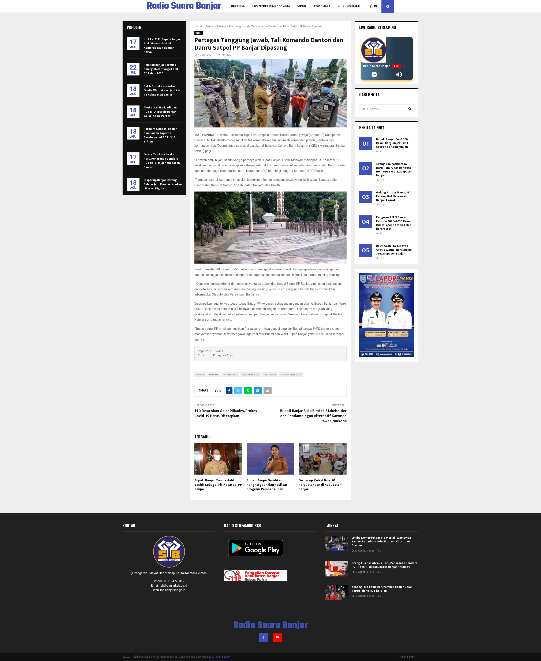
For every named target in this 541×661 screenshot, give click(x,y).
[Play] (374, 74)
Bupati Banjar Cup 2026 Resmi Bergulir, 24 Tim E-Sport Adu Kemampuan (393, 143)
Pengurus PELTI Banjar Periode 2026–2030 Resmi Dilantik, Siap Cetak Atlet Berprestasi (393, 223)
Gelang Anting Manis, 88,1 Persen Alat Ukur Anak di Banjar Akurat (393, 196)
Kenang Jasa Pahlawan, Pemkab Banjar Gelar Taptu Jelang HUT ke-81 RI (381, 588)
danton (213, 375)
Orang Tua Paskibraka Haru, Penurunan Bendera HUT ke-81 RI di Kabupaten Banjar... (162, 161)
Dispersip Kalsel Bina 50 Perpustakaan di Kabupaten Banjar (320, 485)
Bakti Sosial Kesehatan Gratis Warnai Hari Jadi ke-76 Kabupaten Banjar (162, 90)
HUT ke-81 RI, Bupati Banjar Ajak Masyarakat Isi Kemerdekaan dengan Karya (162, 45)
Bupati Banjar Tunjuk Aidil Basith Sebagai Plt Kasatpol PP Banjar (218, 485)
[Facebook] (372, 6)
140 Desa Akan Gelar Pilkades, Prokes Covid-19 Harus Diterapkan (225, 413)
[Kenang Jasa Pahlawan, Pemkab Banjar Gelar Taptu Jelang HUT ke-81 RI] (336, 592)
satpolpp (270, 375)
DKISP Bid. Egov (221, 656)
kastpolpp (230, 375)
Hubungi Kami (349, 6)
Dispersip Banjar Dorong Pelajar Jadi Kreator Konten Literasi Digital (163, 184)
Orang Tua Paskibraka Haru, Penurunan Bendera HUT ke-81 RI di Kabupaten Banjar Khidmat (384, 565)
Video (301, 6)
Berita (198, 33)
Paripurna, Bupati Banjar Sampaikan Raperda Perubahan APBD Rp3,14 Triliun (160, 135)
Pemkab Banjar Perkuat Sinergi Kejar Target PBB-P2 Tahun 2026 (161, 69)
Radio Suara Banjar (184, 6)
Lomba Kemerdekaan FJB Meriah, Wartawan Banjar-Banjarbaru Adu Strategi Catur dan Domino (381, 541)
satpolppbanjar (291, 375)
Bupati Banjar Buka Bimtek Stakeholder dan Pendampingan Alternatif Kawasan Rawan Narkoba (313, 416)
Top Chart (322, 6)
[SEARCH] (409, 108)
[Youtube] (376, 6)
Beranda (238, 6)
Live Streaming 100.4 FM (271, 6)
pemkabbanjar (250, 375)
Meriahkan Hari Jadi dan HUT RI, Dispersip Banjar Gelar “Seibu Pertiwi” (160, 111)
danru (200, 375)
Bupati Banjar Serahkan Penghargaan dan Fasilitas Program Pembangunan (267, 485)
